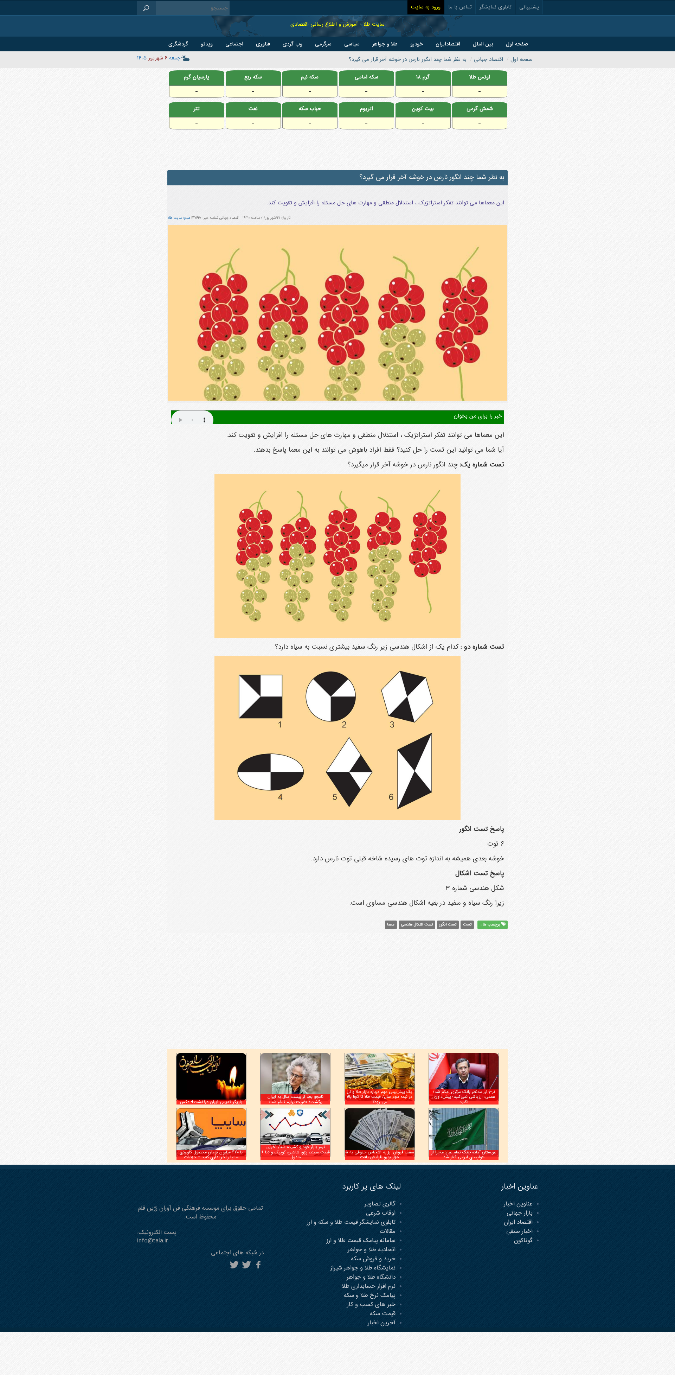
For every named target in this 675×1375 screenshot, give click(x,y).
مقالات (388, 1231)
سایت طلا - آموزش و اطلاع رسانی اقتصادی (337, 24)
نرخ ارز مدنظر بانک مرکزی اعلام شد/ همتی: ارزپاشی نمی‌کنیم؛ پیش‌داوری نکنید (463, 1096)
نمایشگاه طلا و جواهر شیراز (363, 1268)
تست (467, 924)
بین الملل (483, 44)
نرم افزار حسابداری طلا (369, 1286)
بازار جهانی (520, 1213)
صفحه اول (517, 44)
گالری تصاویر (380, 1204)
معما (390, 924)
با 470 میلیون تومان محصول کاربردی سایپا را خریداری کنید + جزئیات (211, 1154)
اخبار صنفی (519, 1231)
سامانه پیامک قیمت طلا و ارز (361, 1240)
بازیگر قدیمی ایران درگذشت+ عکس (211, 1102)
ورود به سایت (426, 7)
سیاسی (352, 44)
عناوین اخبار (518, 1204)
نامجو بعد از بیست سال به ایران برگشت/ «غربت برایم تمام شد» (295, 1099)
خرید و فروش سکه (373, 1258)
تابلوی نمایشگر (496, 7)
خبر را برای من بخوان (478, 416)
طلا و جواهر (385, 44)
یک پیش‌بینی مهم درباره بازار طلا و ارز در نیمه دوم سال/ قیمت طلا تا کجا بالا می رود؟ (379, 1096)
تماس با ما (460, 7)
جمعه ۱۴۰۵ (158, 58)
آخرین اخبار (382, 1323)
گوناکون (523, 1240)
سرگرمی (323, 44)
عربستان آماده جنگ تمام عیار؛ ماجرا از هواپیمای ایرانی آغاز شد (463, 1154)
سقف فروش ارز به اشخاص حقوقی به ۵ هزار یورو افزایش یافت (379, 1154)
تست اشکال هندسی (417, 924)
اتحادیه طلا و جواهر (372, 1249)
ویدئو (207, 44)
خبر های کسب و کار (371, 1304)
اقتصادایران (448, 44)
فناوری (263, 44)
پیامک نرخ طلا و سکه (370, 1295)
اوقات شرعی (381, 1213)
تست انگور (447, 924)
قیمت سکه (383, 1313)
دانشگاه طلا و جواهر (371, 1277)
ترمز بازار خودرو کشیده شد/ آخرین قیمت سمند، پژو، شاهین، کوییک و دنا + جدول (295, 1152)
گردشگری (178, 44)
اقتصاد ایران (518, 1222)
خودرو (416, 44)
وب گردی (292, 44)
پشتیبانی (529, 7)
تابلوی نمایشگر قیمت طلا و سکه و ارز (351, 1222)
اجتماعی (234, 44)
